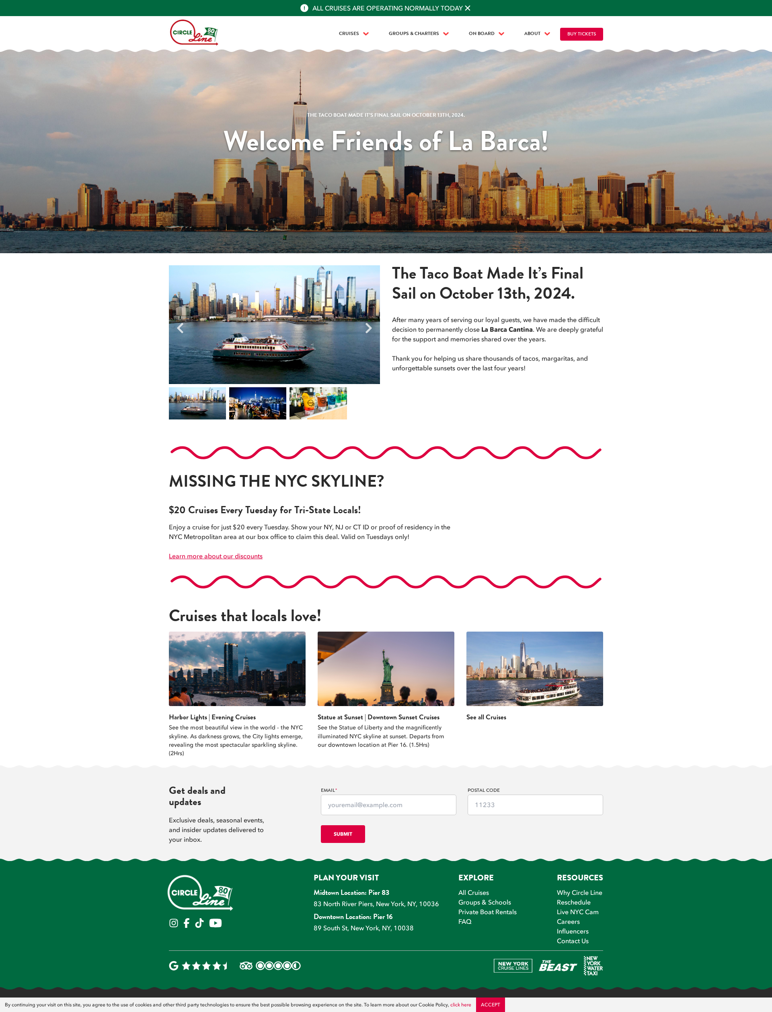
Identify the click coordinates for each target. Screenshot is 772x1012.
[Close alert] (467, 8)
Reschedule (574, 902)
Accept (490, 1005)
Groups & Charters (414, 34)
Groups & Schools (484, 902)
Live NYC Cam (578, 912)
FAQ (465, 921)
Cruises (349, 34)
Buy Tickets (581, 34)
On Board (482, 34)
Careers (568, 921)
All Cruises (473, 892)
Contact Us (573, 941)
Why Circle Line (579, 892)
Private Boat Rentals (487, 912)
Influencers (573, 931)
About (532, 34)
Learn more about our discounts (216, 556)
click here (460, 1005)
